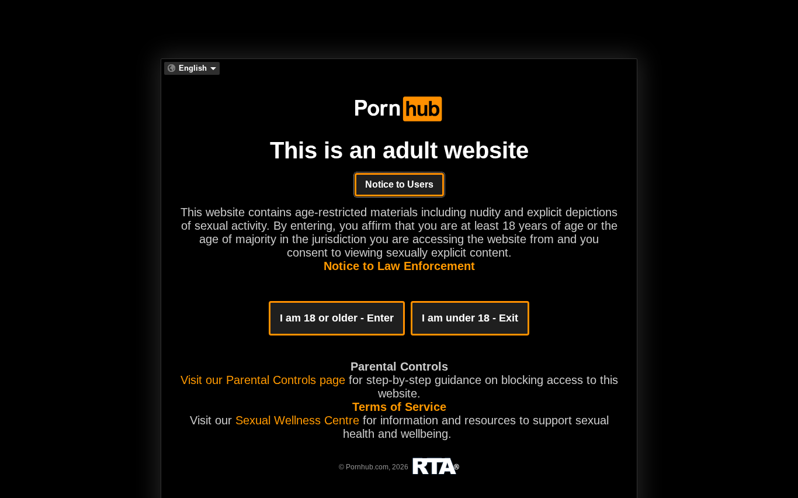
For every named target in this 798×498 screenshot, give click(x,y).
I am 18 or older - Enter (337, 318)
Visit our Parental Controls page (263, 380)
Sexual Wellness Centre (297, 420)
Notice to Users (399, 184)
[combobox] (192, 68)
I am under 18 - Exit (470, 318)
